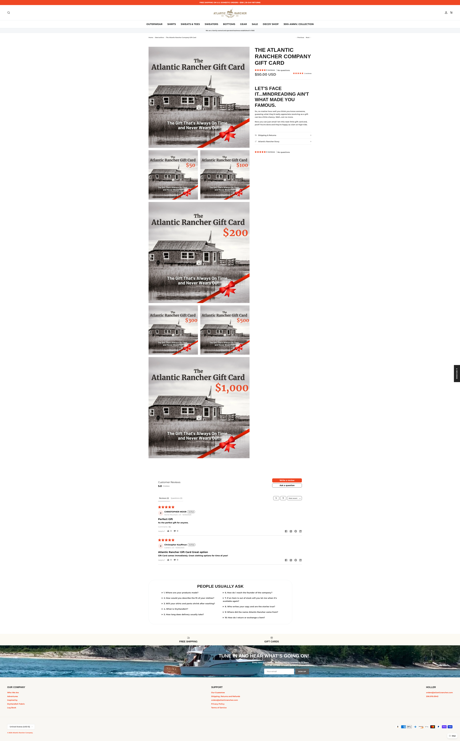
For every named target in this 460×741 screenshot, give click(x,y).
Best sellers (159, 37)
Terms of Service (219, 707)
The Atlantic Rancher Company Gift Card (181, 37)
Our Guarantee (218, 692)
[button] (260, 70)
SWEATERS (211, 24)
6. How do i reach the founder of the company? (248, 593)
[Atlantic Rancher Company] (230, 12)
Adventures (12, 696)
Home (151, 37)
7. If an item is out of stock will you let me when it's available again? (250, 599)
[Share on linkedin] (300, 531)
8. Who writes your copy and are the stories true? (250, 606)
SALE (255, 24)
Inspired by (12, 700)
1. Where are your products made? (181, 593)
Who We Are (13, 692)
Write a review (287, 480)
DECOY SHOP (271, 24)
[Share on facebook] (286, 531)
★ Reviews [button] (457, 373)
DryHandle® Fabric (16, 704)
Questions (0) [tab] (176, 498)
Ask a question (287, 485)
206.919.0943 (432, 696)
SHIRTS (171, 24)
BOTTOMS (229, 24)
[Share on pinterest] (295, 531)
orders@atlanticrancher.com (224, 700)
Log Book (11, 707)
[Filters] (283, 498)
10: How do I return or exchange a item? (245, 617)
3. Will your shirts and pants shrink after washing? (189, 603)
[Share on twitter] (290, 531)
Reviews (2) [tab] (164, 498)
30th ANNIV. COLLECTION (299, 24)
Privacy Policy (217, 704)
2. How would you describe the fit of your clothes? (189, 598)
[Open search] (276, 498)
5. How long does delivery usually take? (184, 614)
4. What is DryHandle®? (176, 609)
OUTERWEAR (154, 24)
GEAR (243, 24)
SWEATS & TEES (190, 24)
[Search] (8, 12)
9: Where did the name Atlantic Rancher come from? (251, 612)
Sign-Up (302, 671)
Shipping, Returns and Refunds (225, 696)
